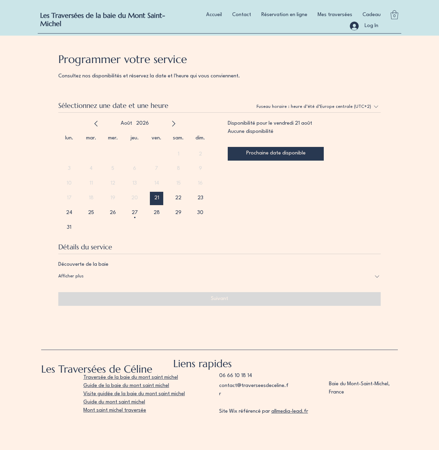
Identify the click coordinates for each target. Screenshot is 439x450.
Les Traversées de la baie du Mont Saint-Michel (102, 19)
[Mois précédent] (96, 124)
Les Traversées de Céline (96, 369)
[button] (394, 14)
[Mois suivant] (173, 124)
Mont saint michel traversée (114, 410)
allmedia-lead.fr (289, 411)
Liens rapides (202, 363)
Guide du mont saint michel (114, 402)
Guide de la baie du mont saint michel (126, 385)
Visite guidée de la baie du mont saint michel (134, 394)
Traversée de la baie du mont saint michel (130, 377)
